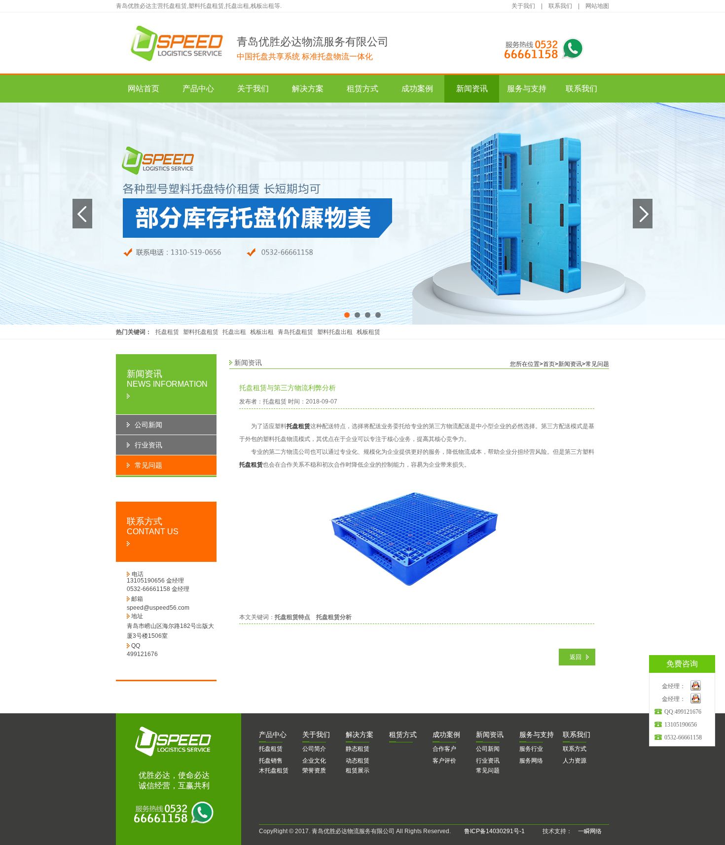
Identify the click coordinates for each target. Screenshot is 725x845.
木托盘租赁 (274, 770)
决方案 (359, 734)
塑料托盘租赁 (200, 332)
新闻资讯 (472, 88)
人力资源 (574, 760)
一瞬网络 (587, 831)
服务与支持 (526, 88)
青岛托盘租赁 (295, 332)
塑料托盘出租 (335, 332)
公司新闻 (488, 748)
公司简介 (314, 748)
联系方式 (574, 748)
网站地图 (597, 5)
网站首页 (143, 88)
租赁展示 (357, 770)
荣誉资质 (314, 770)
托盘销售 (271, 760)
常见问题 (597, 364)
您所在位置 (525, 364)
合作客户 (444, 748)
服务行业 (531, 748)
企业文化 (314, 760)
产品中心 (198, 88)
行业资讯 (488, 760)
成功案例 (417, 88)
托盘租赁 (167, 332)
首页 (549, 364)
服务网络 (531, 760)
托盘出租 (234, 332)
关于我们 (523, 5)
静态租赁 (357, 748)
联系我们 (560, 5)
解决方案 (308, 88)
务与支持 (536, 734)
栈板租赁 (368, 332)
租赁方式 (362, 88)
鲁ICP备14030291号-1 (494, 831)
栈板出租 (262, 332)
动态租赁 (357, 760)
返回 (575, 657)
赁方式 (403, 734)
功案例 (446, 734)
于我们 (316, 734)
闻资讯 (490, 734)
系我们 (576, 734)
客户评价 (444, 760)
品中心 (273, 734)
